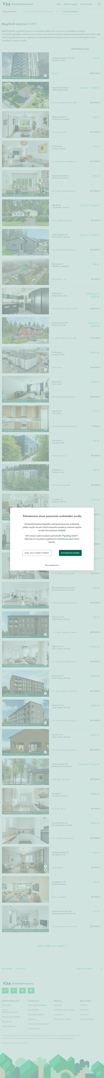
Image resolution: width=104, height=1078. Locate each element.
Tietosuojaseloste (51, 565)
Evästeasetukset (65, 539)
